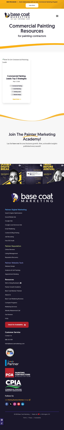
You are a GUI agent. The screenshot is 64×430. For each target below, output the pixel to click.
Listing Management (11, 253)
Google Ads (8, 221)
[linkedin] (22, 404)
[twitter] (10, 404)
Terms (25, 417)
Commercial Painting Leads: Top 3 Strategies (16, 77)
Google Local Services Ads (13, 225)
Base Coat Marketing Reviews (14, 299)
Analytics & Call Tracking (12, 270)
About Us (8, 295)
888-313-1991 (9, 339)
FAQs (6, 318)
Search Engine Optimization (13, 213)
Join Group (17, 400)
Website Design (17, 94)
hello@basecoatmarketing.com (14, 343)
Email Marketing (17, 88)
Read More (16, 99)
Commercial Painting (17, 86)
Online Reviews (10, 249)
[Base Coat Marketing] (32, 194)
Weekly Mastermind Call (12, 310)
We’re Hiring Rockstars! (12, 283)
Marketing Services (11, 306)
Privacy (30, 417)
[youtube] (18, 404)
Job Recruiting (9, 237)
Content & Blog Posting (12, 233)
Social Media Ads (10, 217)
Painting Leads (17, 91)
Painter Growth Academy (13, 287)
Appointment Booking (12, 274)
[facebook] (6, 404)
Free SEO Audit (9, 240)
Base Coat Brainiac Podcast (13, 291)
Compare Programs (11, 302)
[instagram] (14, 404)
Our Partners (9, 314)
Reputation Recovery (11, 257)
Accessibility (37, 417)
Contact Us (8, 335)
